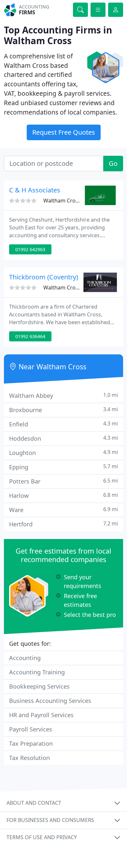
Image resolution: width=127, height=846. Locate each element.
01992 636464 (30, 336)
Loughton (63, 452)
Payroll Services (30, 729)
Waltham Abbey (63, 395)
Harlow (63, 495)
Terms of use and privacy (42, 837)
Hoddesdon (63, 438)
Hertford (63, 524)
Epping (63, 467)
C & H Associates (34, 190)
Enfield (63, 424)
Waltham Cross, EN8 (68, 200)
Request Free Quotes (63, 132)
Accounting (25, 658)
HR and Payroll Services (41, 715)
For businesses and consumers (50, 820)
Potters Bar (63, 481)
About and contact (34, 802)
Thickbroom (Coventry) (43, 277)
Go (113, 163)
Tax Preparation (31, 743)
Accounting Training (37, 672)
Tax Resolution (29, 758)
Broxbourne (63, 410)
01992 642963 (30, 249)
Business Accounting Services (50, 701)
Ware (63, 510)
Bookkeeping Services (39, 686)
